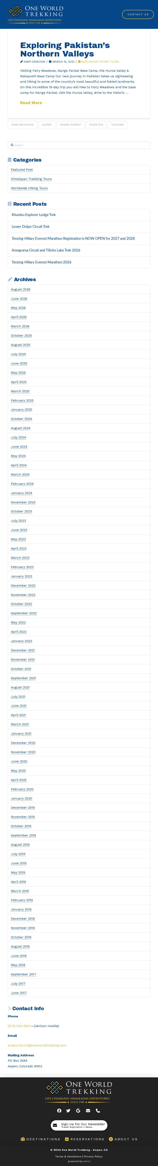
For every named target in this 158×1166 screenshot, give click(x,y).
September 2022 (24, 613)
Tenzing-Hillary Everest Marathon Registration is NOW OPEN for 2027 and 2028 (73, 238)
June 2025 (19, 363)
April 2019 (18, 882)
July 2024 (18, 437)
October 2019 (21, 826)
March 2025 (20, 391)
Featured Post (22, 169)
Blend (86, 1161)
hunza (47, 124)
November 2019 (23, 817)
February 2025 (22, 400)
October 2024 (21, 419)
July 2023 (18, 521)
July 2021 (18, 697)
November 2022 (23, 595)
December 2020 (23, 743)
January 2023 (21, 576)
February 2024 (22, 484)
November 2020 (23, 752)
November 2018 (23, 928)
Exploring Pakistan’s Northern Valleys (65, 49)
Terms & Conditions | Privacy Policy (78, 1156)
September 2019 (23, 835)
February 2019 (22, 900)
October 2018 (21, 937)
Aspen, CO (100, 1149)
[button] (79, 1125)
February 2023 (22, 567)
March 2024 (20, 474)
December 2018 (23, 919)
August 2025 (20, 345)
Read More (31, 102)
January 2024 (21, 493)
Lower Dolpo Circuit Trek (31, 226)
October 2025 (21, 335)
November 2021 (23, 659)
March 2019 (20, 891)
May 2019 (18, 872)
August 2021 (20, 687)
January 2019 (21, 909)
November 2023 (23, 502)
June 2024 (19, 447)
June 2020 (19, 761)
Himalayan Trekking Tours (31, 179)
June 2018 (19, 956)
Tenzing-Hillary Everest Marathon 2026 (41, 262)
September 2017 (23, 974)
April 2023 (19, 548)
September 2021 (23, 678)
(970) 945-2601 (19, 1026)
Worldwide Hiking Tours (99, 61)
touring (117, 124)
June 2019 (19, 863)
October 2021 (21, 669)
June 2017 (19, 993)
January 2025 (21, 409)
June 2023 (19, 530)
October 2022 (21, 604)
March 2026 (20, 326)
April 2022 (19, 632)
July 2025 (18, 354)
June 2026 (19, 299)
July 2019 (18, 854)
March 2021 (20, 724)
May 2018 (18, 965)
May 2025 (18, 373)
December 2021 (23, 650)
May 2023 (18, 539)
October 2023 (21, 511)
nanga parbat (70, 124)
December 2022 (23, 585)
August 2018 (20, 946)
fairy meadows (22, 124)
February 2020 (22, 789)
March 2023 (20, 558)
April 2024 (19, 465)
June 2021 (19, 706)
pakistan (96, 124)
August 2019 (20, 845)
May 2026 (18, 308)
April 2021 (18, 715)
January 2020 (21, 798)
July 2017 (18, 983)
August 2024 (20, 428)
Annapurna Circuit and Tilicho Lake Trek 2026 (46, 250)
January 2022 (21, 641)
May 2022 (18, 622)
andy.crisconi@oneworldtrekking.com (37, 1045)
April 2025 (19, 382)
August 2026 (20, 289)
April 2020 (19, 780)
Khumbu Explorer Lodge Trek (34, 215)
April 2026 (19, 317)
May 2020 (18, 771)
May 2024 (18, 456)
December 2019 (23, 807)
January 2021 (21, 733)
